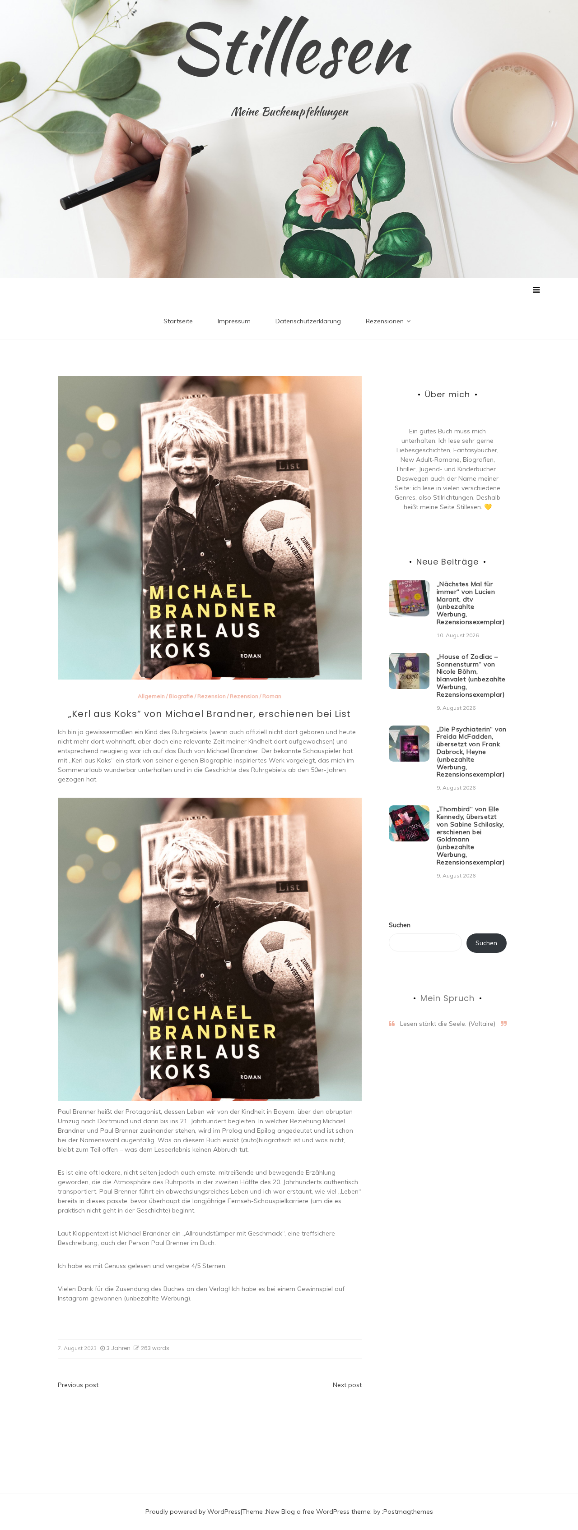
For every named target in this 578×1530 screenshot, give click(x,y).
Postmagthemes (408, 1511)
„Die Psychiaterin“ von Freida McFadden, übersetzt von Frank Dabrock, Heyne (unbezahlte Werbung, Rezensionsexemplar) (472, 752)
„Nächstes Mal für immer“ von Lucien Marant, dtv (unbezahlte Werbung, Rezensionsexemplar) (471, 603)
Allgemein (151, 696)
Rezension (211, 696)
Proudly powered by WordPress (193, 1511)
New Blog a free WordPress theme (318, 1511)
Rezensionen (385, 321)
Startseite (178, 321)
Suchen (399, 925)
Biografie (181, 696)
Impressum (234, 321)
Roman (271, 696)
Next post (347, 1385)
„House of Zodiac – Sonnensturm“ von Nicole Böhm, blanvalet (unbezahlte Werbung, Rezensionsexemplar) (471, 675)
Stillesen (289, 47)
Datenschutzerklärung (308, 321)
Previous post (78, 1385)
